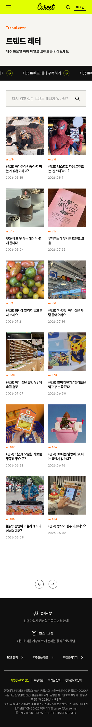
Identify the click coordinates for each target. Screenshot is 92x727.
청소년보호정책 (73, 680)
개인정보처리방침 (20, 680)
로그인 (80, 7)
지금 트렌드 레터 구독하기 (44, 73)
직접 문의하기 (70, 657)
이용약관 (38, 680)
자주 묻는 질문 (40, 657)
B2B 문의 (12, 657)
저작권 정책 (54, 680)
